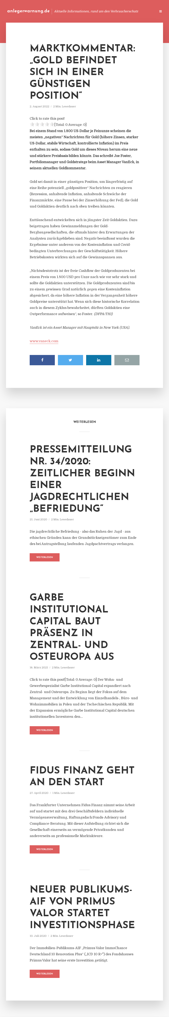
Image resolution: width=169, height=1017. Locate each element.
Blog (75, 11)
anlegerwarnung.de (28, 11)
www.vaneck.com (44, 341)
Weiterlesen (44, 557)
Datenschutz (144, 11)
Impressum (122, 11)
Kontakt (103, 11)
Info (87, 11)
